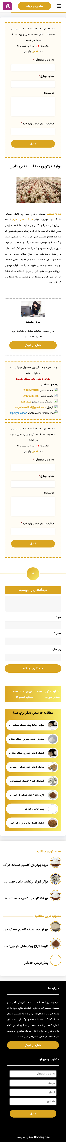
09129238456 (31, 396)
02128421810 (31, 390)
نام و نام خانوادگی (43, 60)
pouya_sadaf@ (18, 413)
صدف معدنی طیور (22, 220)
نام (58, 617)
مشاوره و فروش (34, 6)
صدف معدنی (54, 214)
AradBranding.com (39, 1137)
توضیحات (49, 93)
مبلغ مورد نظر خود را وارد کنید (37, 124)
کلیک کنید (26, 402)
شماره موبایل (46, 76)
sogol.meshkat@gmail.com (30, 407)
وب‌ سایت (56, 649)
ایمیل (57, 633)
